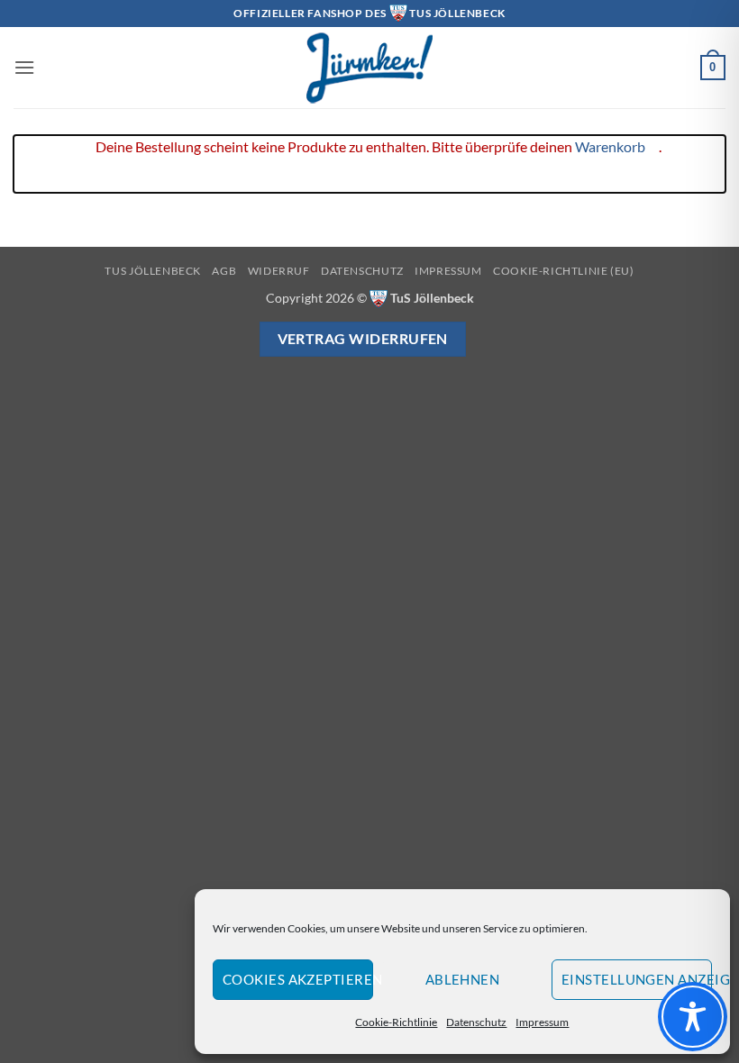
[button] (24, 67)
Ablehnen (462, 979)
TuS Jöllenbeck (153, 270)
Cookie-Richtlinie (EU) (563, 270)
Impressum (542, 1022)
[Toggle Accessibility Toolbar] (692, 1016)
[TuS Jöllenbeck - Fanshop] (369, 67)
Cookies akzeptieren (298, 979)
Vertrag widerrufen (363, 339)
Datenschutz (476, 1022)
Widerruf (279, 270)
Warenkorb (610, 146)
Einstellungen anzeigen (636, 979)
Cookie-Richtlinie (396, 1022)
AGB (224, 270)
